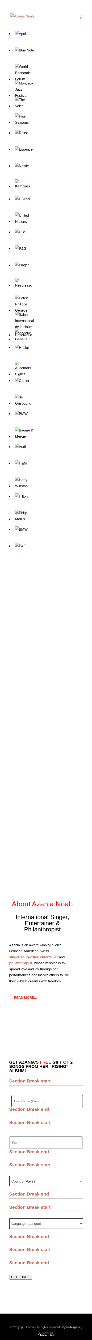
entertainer (49, 957)
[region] (46, 623)
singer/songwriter (23, 957)
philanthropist (20, 963)
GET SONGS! (20, 1277)
